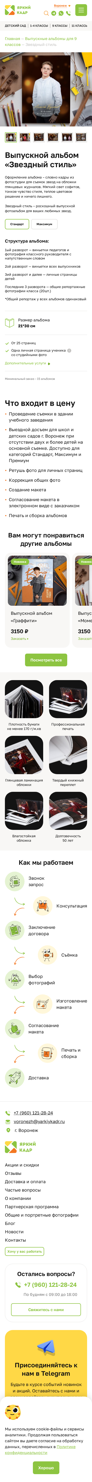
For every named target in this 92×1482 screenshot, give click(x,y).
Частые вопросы (23, 1190)
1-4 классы (39, 25)
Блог (10, 1223)
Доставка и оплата (25, 1181)
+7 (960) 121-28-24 (33, 1112)
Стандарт (17, 224)
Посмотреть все (46, 660)
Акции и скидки (22, 1164)
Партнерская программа (32, 1206)
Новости (14, 1231)
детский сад (15, 25)
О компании (18, 1198)
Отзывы (13, 1173)
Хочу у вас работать (24, 1251)
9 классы (59, 25)
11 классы (80, 25)
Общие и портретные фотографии (42, 1215)
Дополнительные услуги (25, 363)
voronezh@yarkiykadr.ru (39, 1121)
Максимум (44, 224)
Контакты (15, 1240)
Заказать (18, 638)
